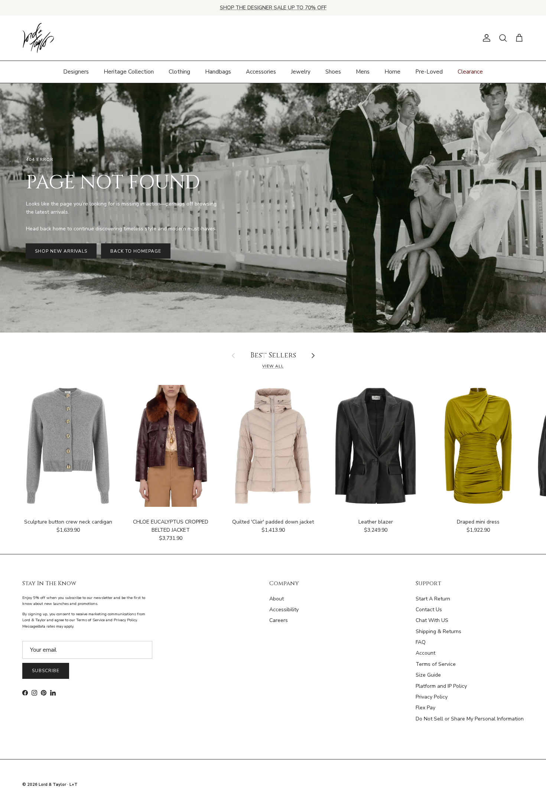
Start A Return (433, 598)
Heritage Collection (129, 71)
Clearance (470, 71)
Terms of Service (436, 664)
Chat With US (432, 620)
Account (425, 653)
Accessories (261, 71)
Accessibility (284, 609)
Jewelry (301, 71)
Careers (278, 620)
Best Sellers (273, 355)
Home (392, 71)
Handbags (218, 71)
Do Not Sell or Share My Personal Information (470, 718)
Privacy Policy (432, 696)
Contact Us (429, 609)
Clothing (179, 71)
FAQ (421, 642)
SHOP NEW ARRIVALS (61, 251)
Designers (76, 71)
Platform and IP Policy (441, 686)
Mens (363, 71)
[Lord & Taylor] (38, 38)
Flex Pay (425, 707)
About (276, 598)
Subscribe (45, 671)
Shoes (333, 71)
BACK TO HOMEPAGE (135, 251)
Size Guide (428, 674)
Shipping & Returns (438, 631)
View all (273, 366)
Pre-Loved (429, 71)
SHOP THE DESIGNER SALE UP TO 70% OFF (273, 7)
